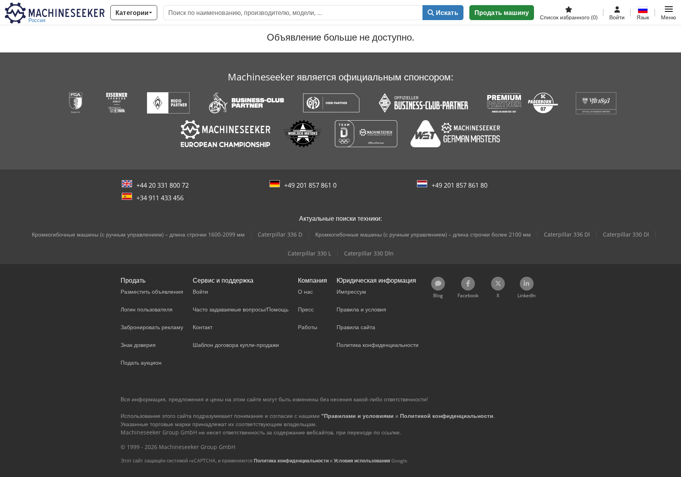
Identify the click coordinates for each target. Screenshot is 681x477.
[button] (668, 12)
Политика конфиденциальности (291, 460)
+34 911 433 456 (160, 198)
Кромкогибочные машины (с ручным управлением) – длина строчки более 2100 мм (423, 234)
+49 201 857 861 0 (310, 185)
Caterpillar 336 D (280, 234)
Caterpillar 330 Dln (369, 253)
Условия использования (362, 460)
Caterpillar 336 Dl (567, 234)
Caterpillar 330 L (309, 253)
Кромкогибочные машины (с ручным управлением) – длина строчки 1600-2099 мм (138, 234)
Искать (446, 12)
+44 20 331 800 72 (162, 185)
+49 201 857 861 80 (459, 185)
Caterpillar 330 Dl (626, 234)
